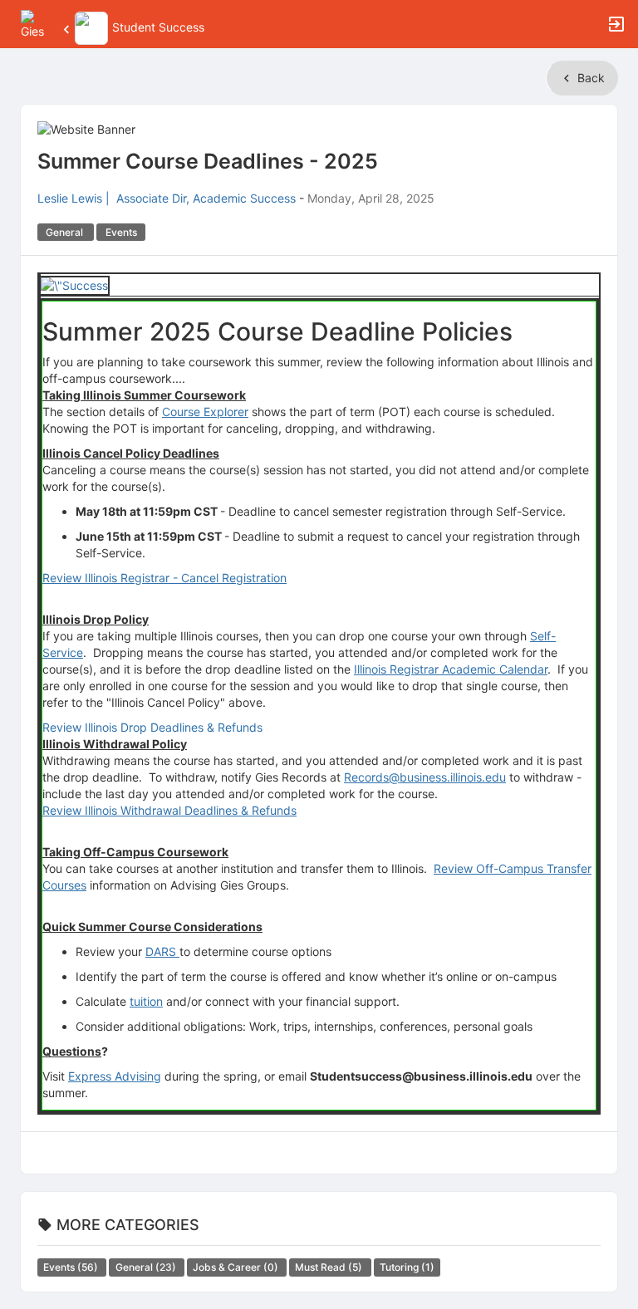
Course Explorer (205, 411)
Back (589, 78)
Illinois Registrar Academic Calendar (450, 669)
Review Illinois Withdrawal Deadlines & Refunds (169, 810)
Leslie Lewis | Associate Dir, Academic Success (166, 198)
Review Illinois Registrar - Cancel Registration (164, 578)
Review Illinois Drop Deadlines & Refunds (152, 727)
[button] (35, 23)
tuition (146, 1001)
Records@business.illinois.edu (425, 777)
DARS (162, 951)
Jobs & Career (237, 1267)
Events (72, 1267)
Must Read (330, 1267)
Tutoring (407, 1267)
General (147, 1267)
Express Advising (114, 1076)
